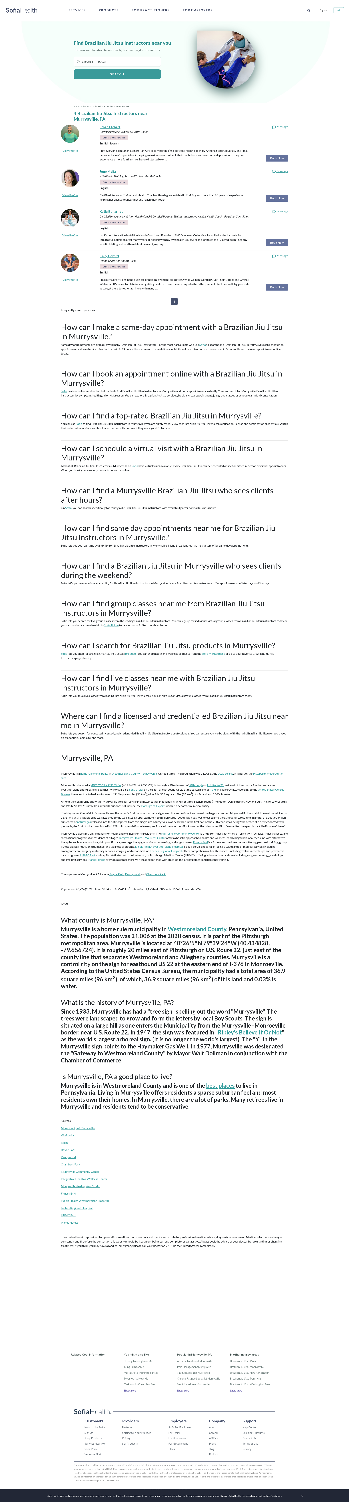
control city (136, 789)
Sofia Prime (111, 625)
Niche (64, 1142)
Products (109, 10)
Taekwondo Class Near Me (139, 1384)
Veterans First (93, 1454)
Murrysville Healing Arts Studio (80, 1186)
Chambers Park (156, 874)
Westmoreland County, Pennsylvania (134, 773)
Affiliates (214, 1438)
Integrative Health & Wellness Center (142, 837)
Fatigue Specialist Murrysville (193, 1372)
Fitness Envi (200, 842)
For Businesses (177, 1438)
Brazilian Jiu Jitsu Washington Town (250, 1384)
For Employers (197, 10)
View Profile (70, 150)
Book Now (277, 158)
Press (212, 1443)
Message (282, 126)
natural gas (84, 822)
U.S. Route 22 (215, 785)
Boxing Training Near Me (138, 1361)
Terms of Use (250, 1443)
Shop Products (93, 1438)
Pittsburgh (196, 785)
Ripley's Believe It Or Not (250, 1032)
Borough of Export (153, 806)
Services (77, 10)
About (212, 1427)
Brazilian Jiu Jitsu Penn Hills (245, 1378)
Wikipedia (67, 1135)
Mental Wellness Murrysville (193, 1384)
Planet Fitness (96, 859)
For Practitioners (151, 10)
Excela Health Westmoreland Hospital (159, 846)
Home (77, 106)
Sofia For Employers (180, 1427)
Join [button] (338, 10)
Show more (130, 1390)
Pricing (126, 1438)
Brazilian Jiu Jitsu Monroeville (247, 1366)
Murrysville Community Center (180, 833)
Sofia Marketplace (213, 653)
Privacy (247, 1449)
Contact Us (249, 1438)
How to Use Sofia (95, 1427)
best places (220, 1085)
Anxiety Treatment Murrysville (194, 1361)
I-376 (213, 789)
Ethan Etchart (110, 127)
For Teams (174, 1432)
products (131, 653)
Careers (213, 1432)
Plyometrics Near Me (136, 1378)
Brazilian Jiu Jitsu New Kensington (249, 1372)
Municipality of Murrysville (78, 1128)
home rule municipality (94, 773)
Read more (276, 1496)
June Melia (108, 171)
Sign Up (89, 1432)
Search (117, 74)
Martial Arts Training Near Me (141, 1372)
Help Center (250, 1427)
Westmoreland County (197, 929)
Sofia (202, 344)
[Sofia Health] (21, 10)
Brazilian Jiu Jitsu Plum (243, 1361)
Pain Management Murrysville (194, 1366)
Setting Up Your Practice (136, 1432)
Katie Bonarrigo (111, 212)
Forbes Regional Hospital (166, 851)
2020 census (225, 773)
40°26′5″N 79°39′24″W (106, 785)
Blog (211, 1449)
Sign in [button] (324, 10)
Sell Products (130, 1443)
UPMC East (87, 855)
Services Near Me (95, 1443)
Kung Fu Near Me (134, 1366)
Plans (172, 1449)
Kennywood (132, 874)
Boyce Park (116, 874)
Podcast (214, 1454)
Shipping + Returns (254, 1432)
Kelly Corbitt (109, 256)
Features (127, 1427)
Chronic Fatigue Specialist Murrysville (198, 1378)
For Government (178, 1443)
